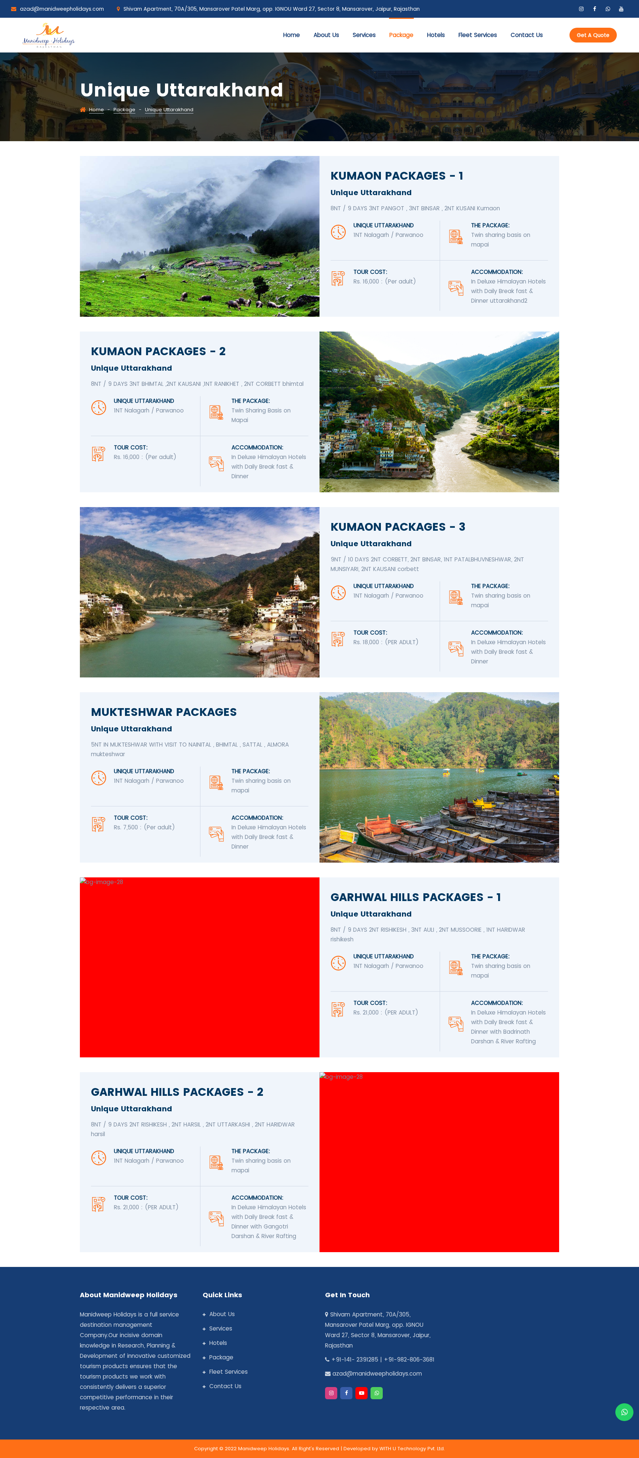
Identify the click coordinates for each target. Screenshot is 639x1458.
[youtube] (621, 9)
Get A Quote (593, 35)
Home (291, 35)
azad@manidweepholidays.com (62, 9)
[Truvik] (48, 34)
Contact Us (225, 1386)
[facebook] (594, 9)
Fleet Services (478, 35)
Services (364, 35)
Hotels (436, 35)
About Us (326, 35)
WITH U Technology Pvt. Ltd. (412, 1448)
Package (401, 35)
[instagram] (581, 9)
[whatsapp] (608, 9)
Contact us (527, 35)
